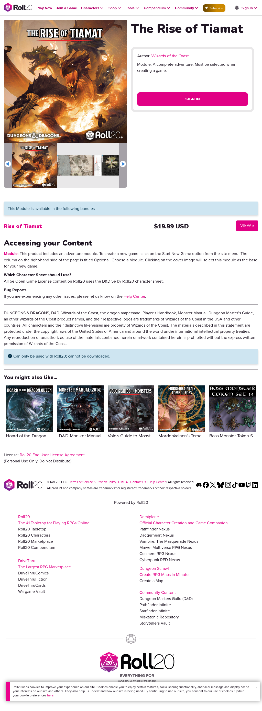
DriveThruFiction (33, 579)
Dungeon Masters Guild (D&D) (166, 598)
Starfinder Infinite (154, 611)
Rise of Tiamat (23, 226)
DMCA (123, 482)
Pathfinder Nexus (154, 529)
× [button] (257, 687)
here (50, 695)
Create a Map (151, 580)
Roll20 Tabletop (32, 529)
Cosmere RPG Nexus (157, 553)
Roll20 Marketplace (35, 541)
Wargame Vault (31, 591)
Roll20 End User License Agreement (52, 455)
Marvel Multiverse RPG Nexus (165, 547)
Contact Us (138, 482)
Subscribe (216, 8)
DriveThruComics (33, 573)
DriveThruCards (32, 585)
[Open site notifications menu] (237, 8)
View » (245, 225)
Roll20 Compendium (36, 547)
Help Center (134, 296)
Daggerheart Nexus (156, 535)
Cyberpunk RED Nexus (159, 559)
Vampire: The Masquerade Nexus (168, 541)
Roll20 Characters (34, 535)
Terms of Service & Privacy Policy (92, 482)
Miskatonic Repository (159, 617)
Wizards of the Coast (170, 56)
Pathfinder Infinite (155, 604)
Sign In (192, 99)
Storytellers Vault (154, 623)
